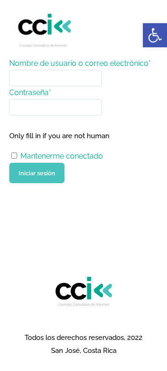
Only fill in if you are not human (59, 136)
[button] (155, 35)
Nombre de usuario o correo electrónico (80, 63)
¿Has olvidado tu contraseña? (61, 202)
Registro (24, 189)
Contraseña (30, 92)
